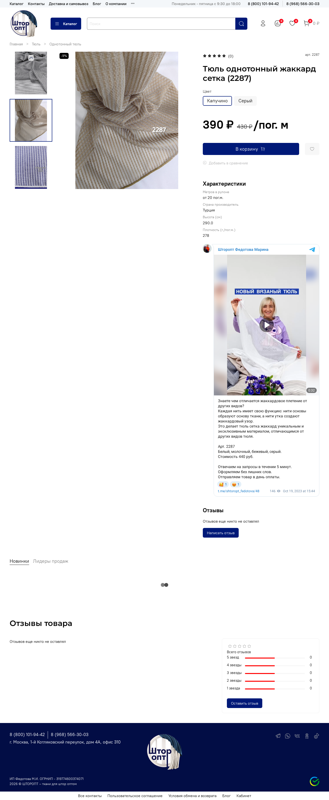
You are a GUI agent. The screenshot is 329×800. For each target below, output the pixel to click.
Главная (16, 44)
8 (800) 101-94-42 (263, 3)
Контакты (36, 3)
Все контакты (90, 795)
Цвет (207, 91)
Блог (97, 3)
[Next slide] (186, 120)
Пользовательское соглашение (135, 795)
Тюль (36, 44)
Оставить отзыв (244, 703)
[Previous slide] (31, 58)
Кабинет (244, 795)
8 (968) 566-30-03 (302, 3)
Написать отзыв (221, 532)
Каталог (17, 3)
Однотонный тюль (65, 44)
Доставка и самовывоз (68, 3)
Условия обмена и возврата (192, 795)
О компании (115, 3)
